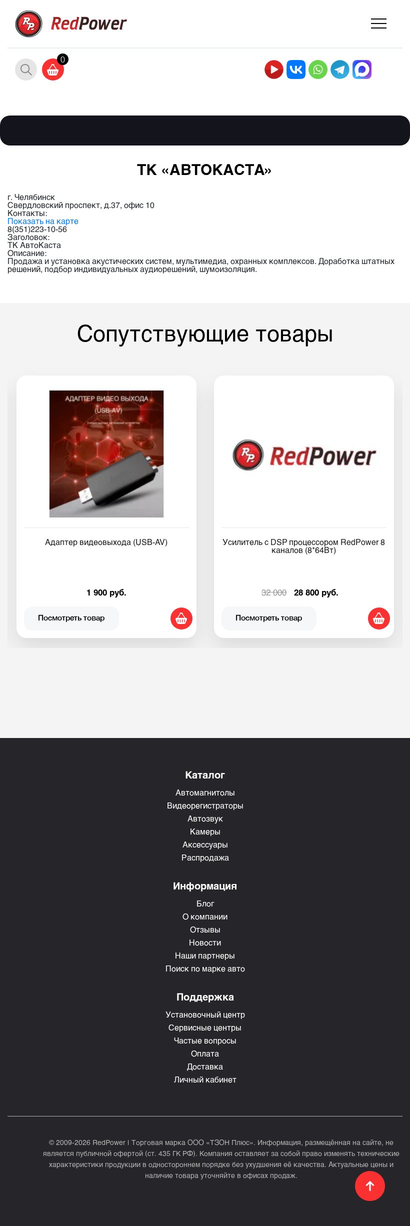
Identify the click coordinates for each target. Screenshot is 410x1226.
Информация (205, 886)
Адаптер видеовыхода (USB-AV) (106, 541)
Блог (205, 903)
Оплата (205, 1053)
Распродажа (205, 857)
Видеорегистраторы (205, 805)
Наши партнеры (205, 955)
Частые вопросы (205, 1040)
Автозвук (205, 818)
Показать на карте (43, 221)
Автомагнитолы (205, 792)
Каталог (205, 774)
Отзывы (205, 929)
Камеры (205, 831)
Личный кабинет (205, 1079)
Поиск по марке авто (205, 968)
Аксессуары (205, 844)
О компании (205, 916)
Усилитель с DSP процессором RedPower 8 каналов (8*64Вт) (303, 545)
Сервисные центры (205, 1027)
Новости (205, 942)
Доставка (205, 1066)
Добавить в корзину (181, 619)
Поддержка (205, 996)
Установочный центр (205, 1014)
